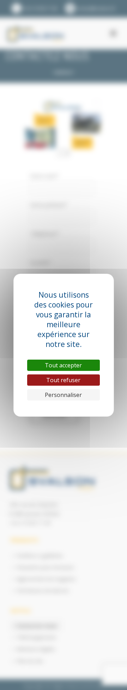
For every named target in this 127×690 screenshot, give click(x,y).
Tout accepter (63, 365)
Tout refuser (63, 380)
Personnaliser (63, 395)
